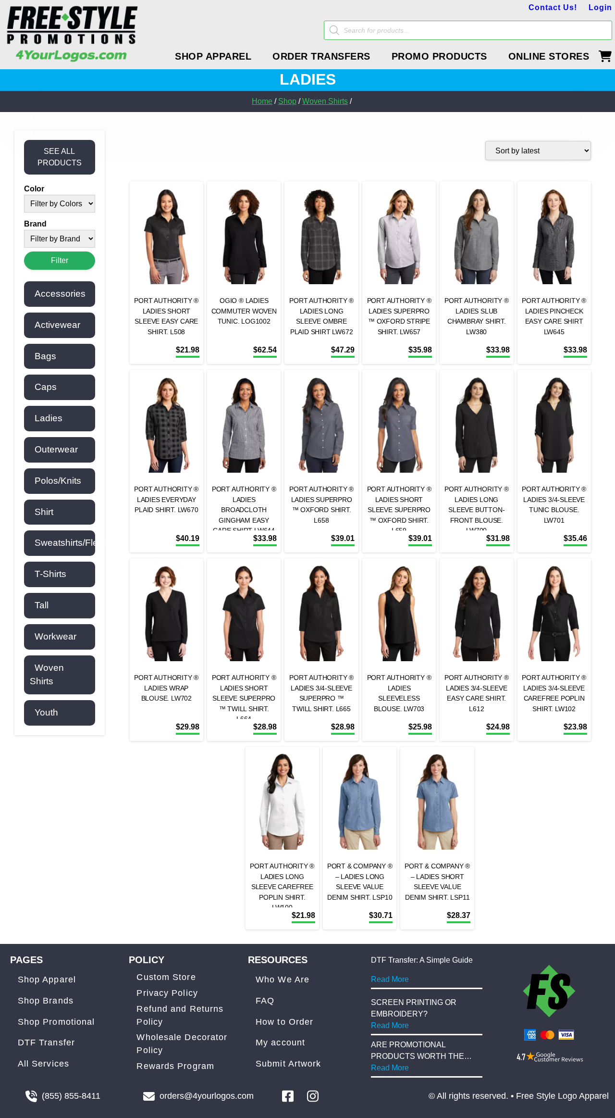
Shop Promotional (56, 1022)
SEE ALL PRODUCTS (59, 157)
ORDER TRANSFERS (321, 56)
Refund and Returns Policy (179, 1015)
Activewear (57, 325)
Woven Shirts (325, 101)
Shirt (44, 512)
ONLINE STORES (549, 56)
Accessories (60, 294)
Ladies (48, 418)
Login (600, 7)
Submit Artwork (288, 1063)
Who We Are (282, 979)
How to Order (284, 1022)
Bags (45, 356)
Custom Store (166, 977)
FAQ (265, 1000)
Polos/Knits (58, 481)
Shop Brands (46, 1000)
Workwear (55, 636)
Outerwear (56, 449)
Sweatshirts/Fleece (74, 543)
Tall (42, 605)
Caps (46, 387)
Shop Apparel (47, 979)
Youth (46, 712)
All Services (43, 1063)
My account (280, 1042)
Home (262, 101)
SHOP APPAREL (213, 56)
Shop (287, 101)
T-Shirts (50, 574)
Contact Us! (553, 7)
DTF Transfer (46, 1042)
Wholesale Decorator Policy (181, 1043)
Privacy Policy (166, 993)
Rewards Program (175, 1066)
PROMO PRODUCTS (439, 56)
